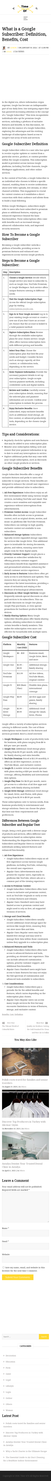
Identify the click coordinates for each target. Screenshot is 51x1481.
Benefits (5, 1014)
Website (6, 1254)
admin (13, 47)
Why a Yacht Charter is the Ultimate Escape (26, 1451)
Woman (9, 1410)
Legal (9, 51)
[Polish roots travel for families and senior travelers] (25, 1062)
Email (5, 1241)
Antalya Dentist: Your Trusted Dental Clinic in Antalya (25, 1443)
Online (9, 1398)
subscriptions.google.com (21, 308)
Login (8, 1392)
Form (8, 1367)
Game (8, 1374)
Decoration (11, 1355)
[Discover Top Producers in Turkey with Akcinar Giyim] (25, 1104)
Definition (19, 1014)
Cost (11, 1014)
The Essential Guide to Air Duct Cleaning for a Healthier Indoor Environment (24, 1459)
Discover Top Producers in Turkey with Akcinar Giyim (23, 1434)
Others (23, 1087)
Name (5, 1228)
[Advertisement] (25, 76)
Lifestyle (10, 1386)
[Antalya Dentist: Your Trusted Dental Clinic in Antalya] (25, 1146)
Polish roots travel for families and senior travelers (24, 1425)
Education (10, 1361)
